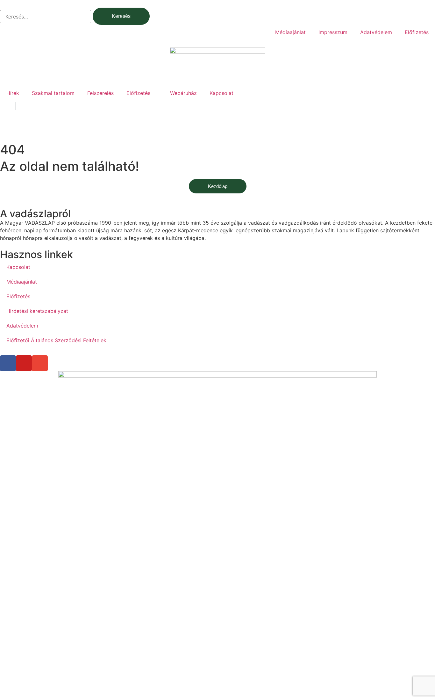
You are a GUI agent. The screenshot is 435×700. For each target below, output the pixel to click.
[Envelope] (40, 363)
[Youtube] (24, 363)
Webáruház (183, 93)
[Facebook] (8, 363)
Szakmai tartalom (53, 93)
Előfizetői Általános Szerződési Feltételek (56, 340)
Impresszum (332, 32)
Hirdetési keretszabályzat (37, 311)
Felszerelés (100, 93)
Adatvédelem (376, 32)
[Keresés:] (45, 16)
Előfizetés (417, 32)
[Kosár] (8, 106)
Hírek (12, 93)
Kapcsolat (221, 93)
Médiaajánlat (290, 32)
